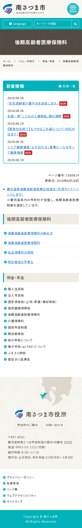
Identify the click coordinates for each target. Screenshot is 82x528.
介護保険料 (16, 321)
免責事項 (13, 483)
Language (19, 24)
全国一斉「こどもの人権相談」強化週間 (34, 116)
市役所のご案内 (27, 425)
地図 (68, 442)
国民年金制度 (17, 327)
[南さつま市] (24, 9)
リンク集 (12, 489)
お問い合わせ (54, 425)
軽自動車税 (16, 334)
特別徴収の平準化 (21, 262)
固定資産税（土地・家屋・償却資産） (32, 302)
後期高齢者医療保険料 (29, 219)
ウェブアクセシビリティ (21, 495)
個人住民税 (16, 289)
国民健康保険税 (19, 308)
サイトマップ (15, 501)
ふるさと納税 (17, 353)
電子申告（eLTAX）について (27, 346)
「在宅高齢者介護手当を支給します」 (32, 103)
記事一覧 (69, 86)
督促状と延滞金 (19, 359)
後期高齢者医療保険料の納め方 (30, 233)
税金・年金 (15, 277)
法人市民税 (16, 295)
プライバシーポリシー (21, 477)
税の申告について (20, 340)
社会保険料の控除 (21, 252)
